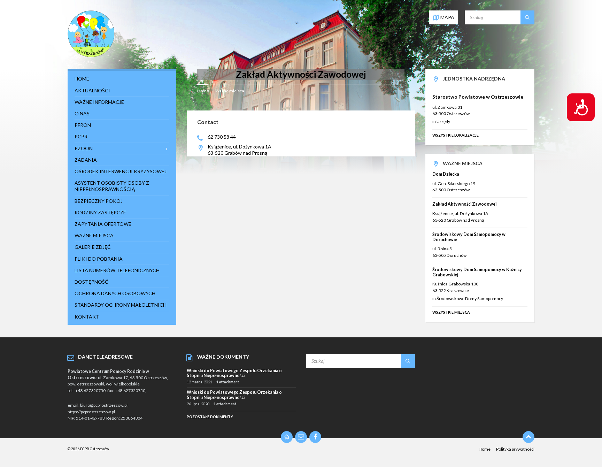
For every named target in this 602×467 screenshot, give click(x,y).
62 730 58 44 (222, 137)
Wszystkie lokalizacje (455, 135)
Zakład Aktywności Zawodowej (464, 204)
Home (203, 90)
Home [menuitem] (485, 449)
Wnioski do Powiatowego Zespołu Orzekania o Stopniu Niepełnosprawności (234, 373)
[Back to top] (528, 437)
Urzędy (443, 121)
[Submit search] (527, 17)
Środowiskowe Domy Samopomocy (470, 298)
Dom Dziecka (445, 174)
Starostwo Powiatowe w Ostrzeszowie (477, 97)
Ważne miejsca (229, 90)
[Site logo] (91, 56)
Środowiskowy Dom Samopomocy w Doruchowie (468, 237)
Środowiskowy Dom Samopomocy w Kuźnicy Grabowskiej (477, 272)
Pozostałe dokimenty (210, 416)
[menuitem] (122, 78)
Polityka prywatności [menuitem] (515, 449)
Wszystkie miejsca (451, 312)
